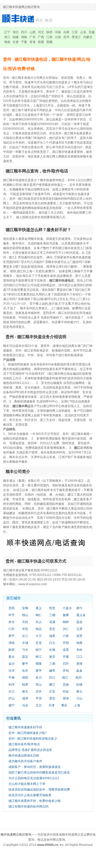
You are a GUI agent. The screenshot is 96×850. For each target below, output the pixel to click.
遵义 (39, 608)
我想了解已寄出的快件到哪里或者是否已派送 (39, 772)
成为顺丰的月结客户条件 (25, 761)
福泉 (52, 636)
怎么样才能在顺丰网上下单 (26, 784)
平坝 (39, 698)
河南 (58, 32)
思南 (66, 684)
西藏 (49, 42)
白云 (52, 643)
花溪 (52, 622)
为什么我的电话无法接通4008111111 (33, 778)
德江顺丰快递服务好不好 (25, 727)
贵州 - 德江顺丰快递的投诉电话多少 (32, 738)
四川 (24, 32)
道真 (66, 650)
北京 (39, 705)
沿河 (11, 670)
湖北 (16, 32)
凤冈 (79, 677)
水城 (25, 643)
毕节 (11, 615)
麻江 (52, 684)
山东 (83, 32)
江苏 (75, 32)
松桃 (79, 684)
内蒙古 (87, 37)
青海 (32, 42)
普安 (52, 698)
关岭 (79, 650)
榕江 (39, 657)
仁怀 (11, 629)
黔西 (11, 650)
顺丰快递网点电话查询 (16, 834)
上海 (77, 705)
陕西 (49, 32)
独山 (25, 615)
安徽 (92, 32)
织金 (66, 691)
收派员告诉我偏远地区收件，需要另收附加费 (39, 789)
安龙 (39, 643)
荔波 (79, 622)
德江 (65, 677)
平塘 (11, 677)
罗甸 (66, 670)
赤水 (11, 622)
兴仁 (66, 629)
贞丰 (39, 691)
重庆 (64, 705)
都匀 (79, 608)
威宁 (11, 705)
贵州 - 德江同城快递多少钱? (27, 733)
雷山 (39, 684)
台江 (11, 691)
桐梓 (66, 622)
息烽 (79, 663)
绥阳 (25, 677)
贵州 (66, 37)
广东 (32, 37)
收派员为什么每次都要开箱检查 (29, 795)
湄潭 (25, 698)
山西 (32, 32)
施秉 (66, 615)
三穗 (52, 615)
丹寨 (66, 657)
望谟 (66, 698)
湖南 (24, 37)
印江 (52, 677)
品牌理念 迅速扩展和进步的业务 (30, 750)
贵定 (52, 629)
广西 (41, 37)
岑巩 (25, 629)
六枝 (66, 636)
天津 (51, 705)
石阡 (66, 663)
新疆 (41, 42)
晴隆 (39, 663)
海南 (7, 42)
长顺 (52, 650)
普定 (25, 657)
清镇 (11, 643)
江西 (49, 37)
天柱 (25, 622)
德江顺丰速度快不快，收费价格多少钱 (34, 801)
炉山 (11, 698)
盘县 (79, 670)
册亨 (39, 670)
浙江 (7, 37)
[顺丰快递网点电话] (28, 18)
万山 (79, 698)
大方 (39, 636)
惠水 (11, 657)
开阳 (66, 643)
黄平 (11, 636)
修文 (25, 691)
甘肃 (16, 42)
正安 (52, 691)
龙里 (79, 636)
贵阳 (11, 608)
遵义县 (81, 615)
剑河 (11, 684)
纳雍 (79, 643)
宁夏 (24, 42)
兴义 (39, 622)
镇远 (39, 629)
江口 (79, 657)
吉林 (66, 32)
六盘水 (67, 608)
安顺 (25, 608)
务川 (39, 677)
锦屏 (25, 684)
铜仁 (39, 615)
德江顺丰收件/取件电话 (24, 744)
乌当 (25, 705)
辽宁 (7, 32)
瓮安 (52, 657)
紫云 (79, 691)
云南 (58, 37)
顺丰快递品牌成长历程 (23, 755)
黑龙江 (76, 37)
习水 (25, 650)
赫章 (52, 670)
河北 (41, 32)
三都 (52, 663)
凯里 (52, 608)
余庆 (25, 670)
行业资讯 (13, 718)
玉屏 (79, 629)
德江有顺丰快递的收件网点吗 (28, 806)
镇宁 (39, 650)
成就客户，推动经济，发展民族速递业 (34, 767)
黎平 (25, 663)
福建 (16, 37)
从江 (25, 636)
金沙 (11, 663)
